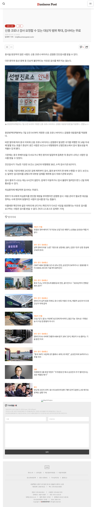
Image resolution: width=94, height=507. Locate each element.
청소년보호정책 (31, 478)
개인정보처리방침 (50, 473)
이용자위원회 (62, 473)
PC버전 (47, 467)
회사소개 (30, 473)
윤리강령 (38, 473)
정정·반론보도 (43, 478)
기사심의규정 (55, 478)
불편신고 (64, 478)
